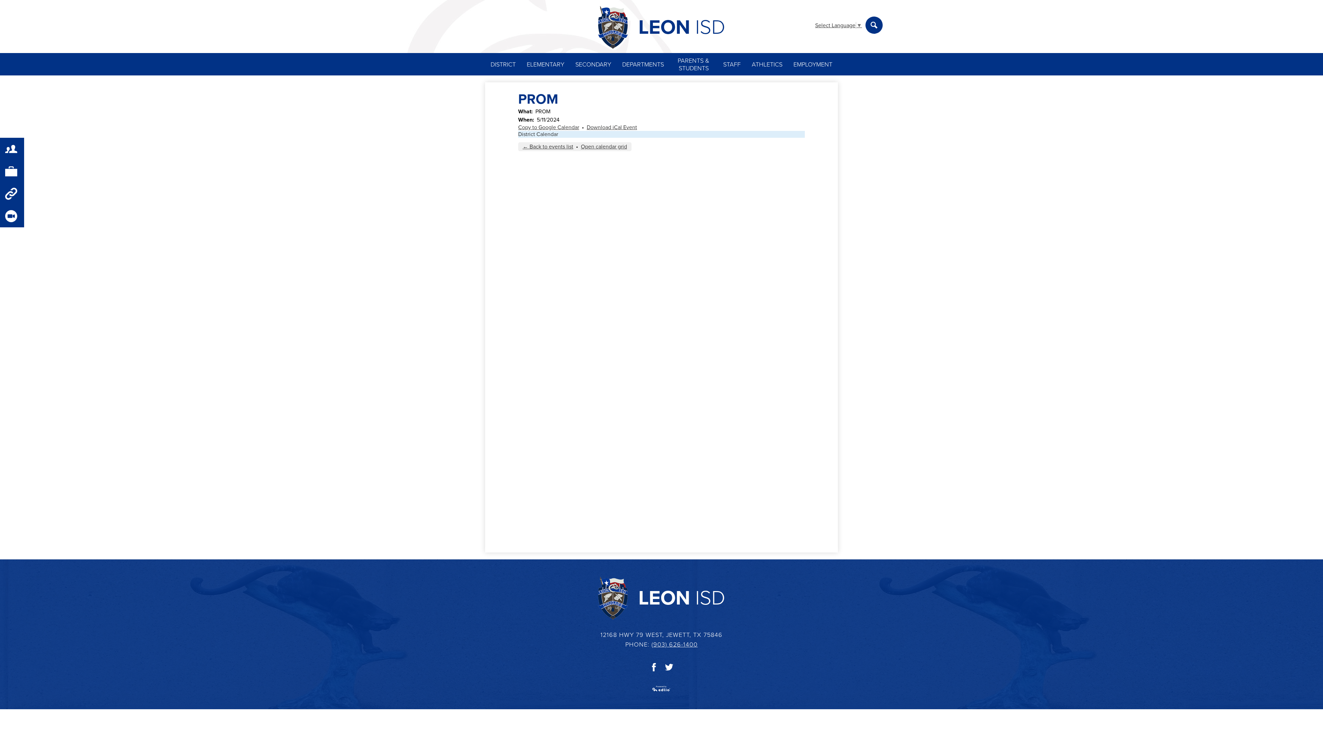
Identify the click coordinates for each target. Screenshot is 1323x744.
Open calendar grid (604, 146)
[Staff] (12, 171)
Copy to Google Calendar (548, 127)
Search (874, 25)
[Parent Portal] (12, 149)
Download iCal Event (612, 127)
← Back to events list (548, 146)
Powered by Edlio (661, 688)
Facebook (654, 667)
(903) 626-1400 (675, 644)
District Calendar (538, 134)
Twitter (669, 667)
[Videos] (12, 216)
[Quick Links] (12, 194)
